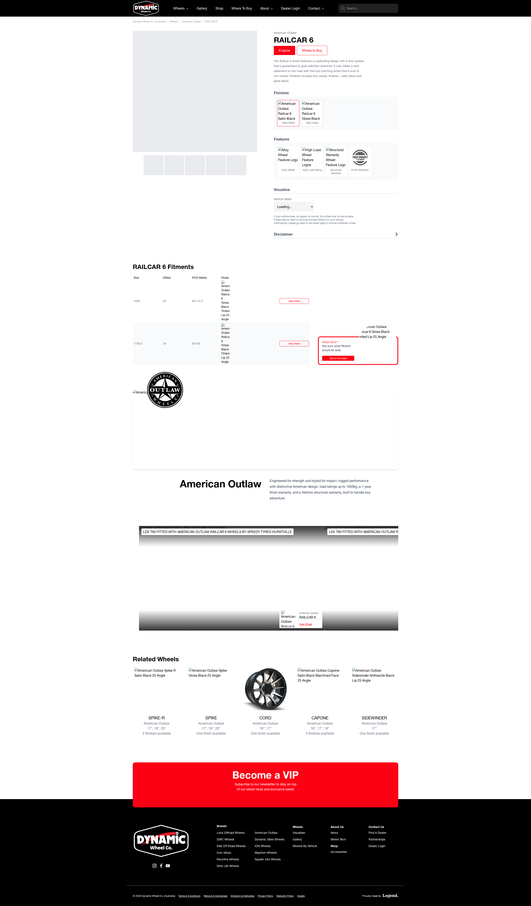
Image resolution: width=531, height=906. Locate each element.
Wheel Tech (338, 839)
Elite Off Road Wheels (231, 846)
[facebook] (161, 866)
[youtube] (168, 866)
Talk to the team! (338, 358)
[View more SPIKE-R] (156, 690)
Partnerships (377, 839)
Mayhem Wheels (266, 853)
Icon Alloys (224, 853)
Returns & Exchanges (215, 895)
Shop (219, 8)
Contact (314, 8)
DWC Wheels (225, 839)
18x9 (137, 301)
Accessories (339, 852)
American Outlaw (191, 21)
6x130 (196, 343)
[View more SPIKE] (211, 690)
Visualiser (299, 833)
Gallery (202, 8)
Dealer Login (290, 8)
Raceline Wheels (228, 859)
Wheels (179, 8)
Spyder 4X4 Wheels (268, 859)
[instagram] (154, 866)
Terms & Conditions (189, 895)
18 (164, 343)
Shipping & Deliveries (242, 895)
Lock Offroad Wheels (231, 833)
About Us (337, 827)
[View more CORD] (265, 690)
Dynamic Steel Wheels (269, 839)
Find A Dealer (377, 833)
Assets (301, 895)
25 (164, 301)
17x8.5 (138, 343)
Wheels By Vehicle (305, 846)
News (334, 833)
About (265, 8)
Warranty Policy (285, 895)
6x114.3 (197, 301)
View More (294, 301)
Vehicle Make (282, 199)
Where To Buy (241, 8)
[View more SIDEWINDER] (374, 690)
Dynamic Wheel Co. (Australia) (149, 21)
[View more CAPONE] (320, 690)
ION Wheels (262, 846)
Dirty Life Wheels (228, 866)
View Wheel (305, 624)
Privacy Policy (265, 895)
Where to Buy (312, 50)
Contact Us (376, 827)
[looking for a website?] (390, 896)
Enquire (284, 50)
